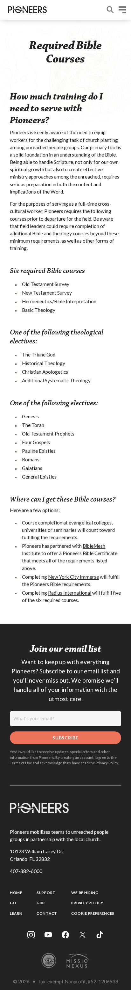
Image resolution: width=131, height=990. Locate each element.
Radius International (69, 593)
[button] (122, 9)
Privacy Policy (107, 763)
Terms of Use (21, 763)
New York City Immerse (73, 577)
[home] (25, 9)
